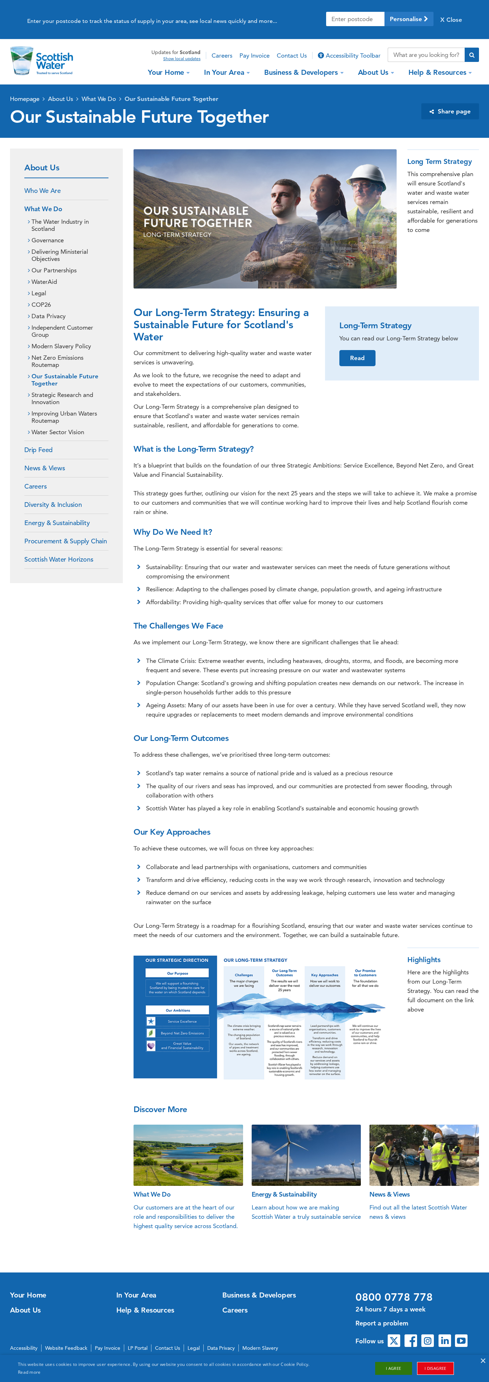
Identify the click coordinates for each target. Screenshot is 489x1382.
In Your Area (224, 72)
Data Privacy (49, 316)
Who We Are (42, 190)
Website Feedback (66, 1348)
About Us (373, 72)
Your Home (166, 72)
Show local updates (181, 58)
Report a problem (381, 1323)
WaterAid (44, 281)
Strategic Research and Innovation (62, 398)
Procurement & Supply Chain (65, 541)
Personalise (407, 19)
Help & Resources (437, 72)
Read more (29, 1372)
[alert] (244, 1368)
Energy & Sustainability (56, 523)
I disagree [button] (435, 1368)
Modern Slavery (260, 1348)
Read (357, 358)
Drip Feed (38, 450)
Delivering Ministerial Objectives (60, 255)
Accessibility (24, 1348)
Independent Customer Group (62, 331)
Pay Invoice (254, 55)
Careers (222, 55)
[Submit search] (472, 55)
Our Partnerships (54, 270)
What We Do (99, 98)
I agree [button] (393, 1368)
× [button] (482, 1361)
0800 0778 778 (394, 1297)
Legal (39, 293)
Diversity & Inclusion (53, 504)
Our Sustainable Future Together (171, 98)
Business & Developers (301, 72)
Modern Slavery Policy (61, 346)
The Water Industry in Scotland (60, 225)
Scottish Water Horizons (58, 559)
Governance (48, 240)
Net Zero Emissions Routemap (57, 361)
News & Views (44, 468)
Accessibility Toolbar (352, 55)
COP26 (41, 304)
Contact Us (292, 55)
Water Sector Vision (58, 432)
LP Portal (137, 1348)
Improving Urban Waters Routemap (64, 417)
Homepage (24, 98)
